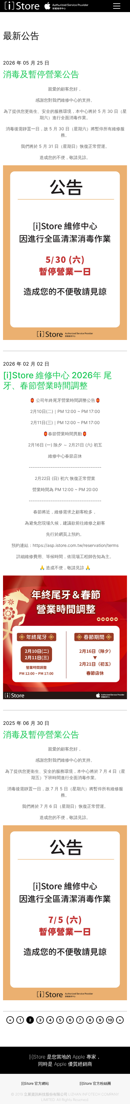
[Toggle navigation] (116, 6)
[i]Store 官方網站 (35, 1083)
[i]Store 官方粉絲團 (95, 1083)
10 (110, 1020)
